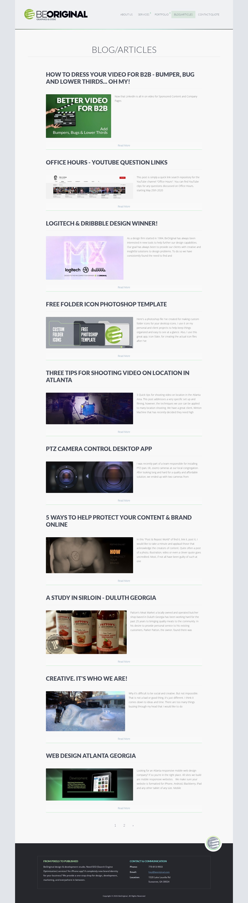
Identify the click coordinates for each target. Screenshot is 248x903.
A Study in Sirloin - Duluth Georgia (101, 597)
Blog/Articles (183, 14)
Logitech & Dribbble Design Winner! (102, 223)
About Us (126, 14)
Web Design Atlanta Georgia (91, 755)
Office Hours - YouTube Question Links (106, 162)
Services (143, 14)
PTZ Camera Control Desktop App (99, 448)
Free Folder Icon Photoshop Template (106, 304)
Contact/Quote (208, 14)
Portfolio (162, 14)
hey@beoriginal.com (159, 872)
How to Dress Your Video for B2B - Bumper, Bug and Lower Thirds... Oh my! (120, 78)
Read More (124, 145)
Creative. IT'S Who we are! (86, 678)
